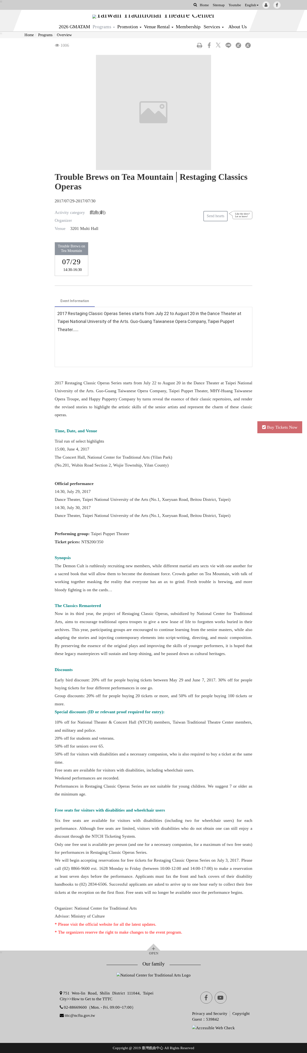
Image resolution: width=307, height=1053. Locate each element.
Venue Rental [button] (157, 26)
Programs (45, 35)
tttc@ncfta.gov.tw (80, 1015)
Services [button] (212, 26)
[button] (195, 5)
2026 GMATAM (74, 26)
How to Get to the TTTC (92, 999)
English (250, 5)
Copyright (241, 1013)
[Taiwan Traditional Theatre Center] (153, 16)
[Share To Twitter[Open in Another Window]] (219, 45)
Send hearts (215, 216)
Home (204, 5)
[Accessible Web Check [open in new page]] (199, 1027)
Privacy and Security (209, 1013)
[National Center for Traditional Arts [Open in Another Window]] (153, 977)
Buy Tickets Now (282, 427)
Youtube (235, 5)
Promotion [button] (128, 26)
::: (1, 1)
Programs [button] (102, 26)
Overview (64, 35)
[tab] (75, 301)
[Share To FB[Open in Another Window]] (209, 45)
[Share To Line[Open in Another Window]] (228, 45)
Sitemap (219, 5)
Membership (188, 26)
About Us (237, 26)
